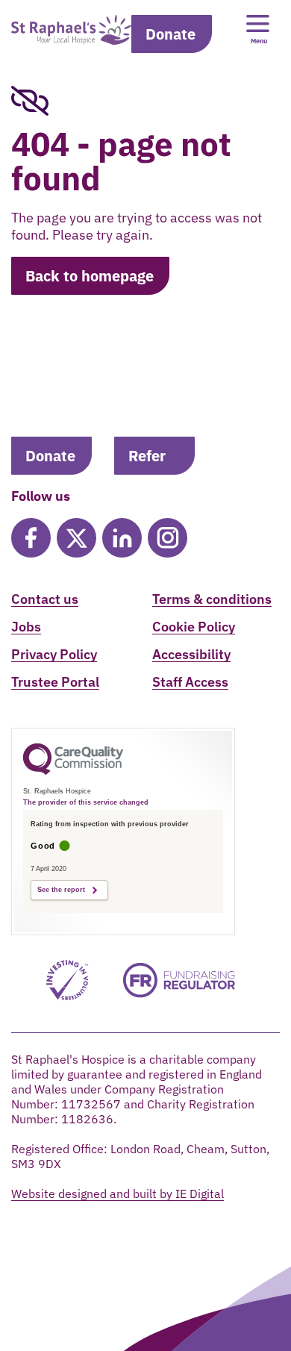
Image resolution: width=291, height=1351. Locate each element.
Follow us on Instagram (167, 538)
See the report (61, 889)
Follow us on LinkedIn (122, 538)
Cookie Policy (193, 626)
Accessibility (191, 654)
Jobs (26, 626)
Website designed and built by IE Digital (117, 1193)
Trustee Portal (55, 681)
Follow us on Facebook (31, 538)
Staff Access (190, 681)
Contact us (44, 599)
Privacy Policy (54, 654)
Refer (147, 456)
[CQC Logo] (73, 771)
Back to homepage (89, 276)
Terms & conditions (212, 599)
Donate (170, 34)
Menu (259, 41)
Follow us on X (76, 538)
